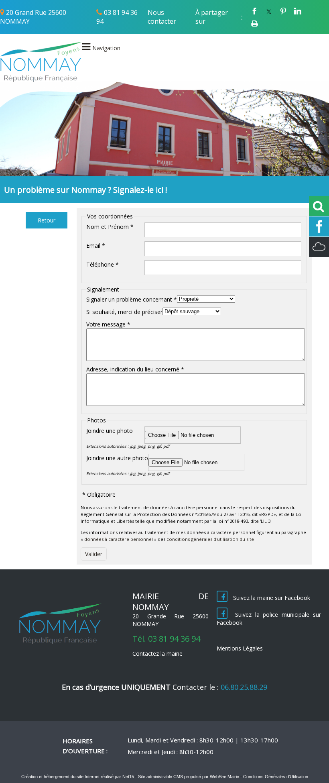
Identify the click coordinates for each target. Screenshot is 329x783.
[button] (46, 220)
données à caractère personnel (118, 539)
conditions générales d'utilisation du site (210, 539)
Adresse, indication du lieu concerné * (135, 369)
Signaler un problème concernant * (131, 299)
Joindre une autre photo (117, 458)
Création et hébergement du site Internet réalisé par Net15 (77, 776)
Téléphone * (102, 264)
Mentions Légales (240, 648)
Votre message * (108, 324)
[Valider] (94, 554)
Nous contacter (162, 17)
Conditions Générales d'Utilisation (275, 776)
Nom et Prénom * (110, 226)
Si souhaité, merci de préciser (124, 312)
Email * (95, 245)
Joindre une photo (109, 430)
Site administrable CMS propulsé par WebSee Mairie (188, 776)
